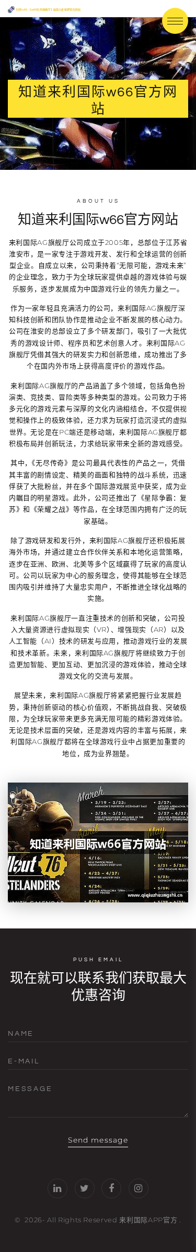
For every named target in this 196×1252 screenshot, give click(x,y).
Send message (98, 1140)
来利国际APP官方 (148, 1220)
